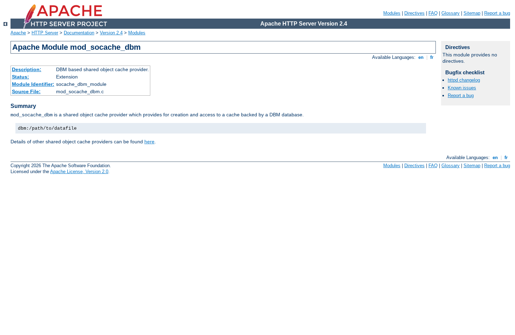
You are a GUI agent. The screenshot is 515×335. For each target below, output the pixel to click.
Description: (26, 69)
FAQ (433, 13)
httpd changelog (464, 80)
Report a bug (497, 13)
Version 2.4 (111, 32)
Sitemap (472, 13)
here (149, 141)
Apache (18, 32)
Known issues (462, 87)
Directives (414, 13)
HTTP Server (45, 32)
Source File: (26, 91)
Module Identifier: (33, 84)
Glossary (450, 13)
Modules (391, 13)
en (421, 57)
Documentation (79, 32)
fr (432, 57)
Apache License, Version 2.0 (79, 171)
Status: (20, 77)
